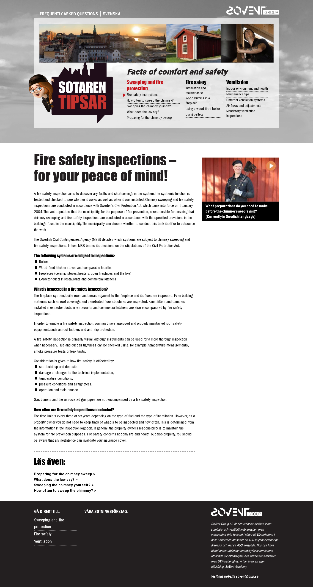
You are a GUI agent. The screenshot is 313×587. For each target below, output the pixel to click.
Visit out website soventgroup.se (234, 576)
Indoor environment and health (247, 88)
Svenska (111, 14)
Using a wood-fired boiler (203, 109)
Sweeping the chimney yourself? (149, 106)
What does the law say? (143, 112)
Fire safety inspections (142, 95)
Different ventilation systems (245, 100)
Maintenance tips (238, 94)
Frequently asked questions (69, 14)
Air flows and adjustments (243, 106)
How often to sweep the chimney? (150, 100)
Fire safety (196, 82)
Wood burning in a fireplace (198, 101)
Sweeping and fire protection (145, 85)
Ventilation (237, 82)
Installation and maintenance (196, 91)
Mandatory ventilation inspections (240, 114)
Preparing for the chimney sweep (149, 117)
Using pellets (194, 114)
